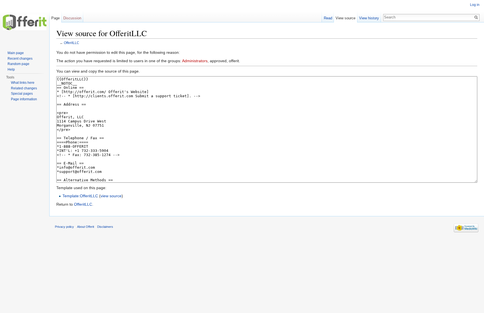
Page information (24, 99)
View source (345, 18)
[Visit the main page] (24, 22)
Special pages (22, 94)
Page (55, 18)
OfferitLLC (71, 43)
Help (11, 69)
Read (328, 18)
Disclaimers (105, 226)
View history (369, 18)
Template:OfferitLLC (80, 196)
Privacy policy (64, 226)
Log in (475, 5)
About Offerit (85, 226)
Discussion (72, 18)
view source (111, 196)
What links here (22, 83)
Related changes (24, 88)
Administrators (195, 61)
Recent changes (20, 59)
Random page (18, 64)
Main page (16, 53)
